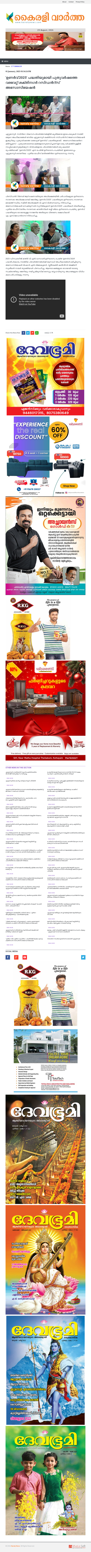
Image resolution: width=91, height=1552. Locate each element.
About (64, 2)
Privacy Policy (80, 2)
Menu (6, 61)
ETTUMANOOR (16, 66)
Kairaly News (15, 1546)
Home (8, 66)
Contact (71, 2)
